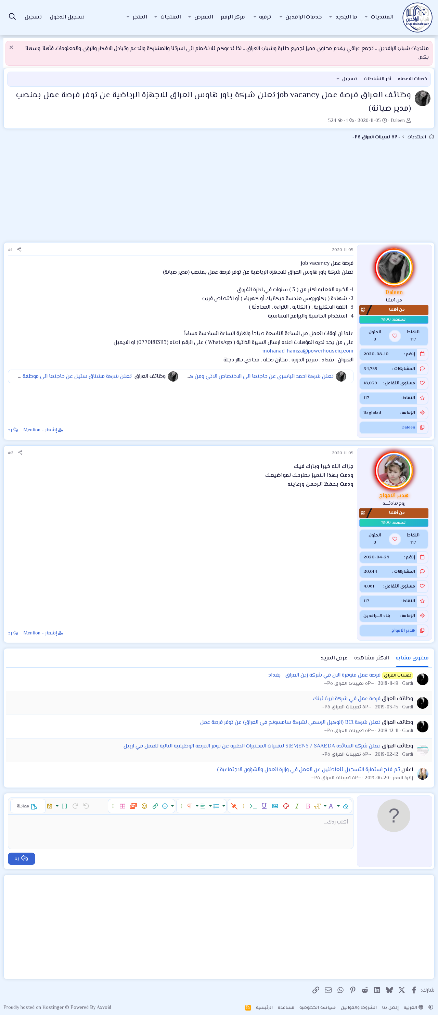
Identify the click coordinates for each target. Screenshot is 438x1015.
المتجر (140, 17)
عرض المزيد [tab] (334, 658)
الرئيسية (264, 1008)
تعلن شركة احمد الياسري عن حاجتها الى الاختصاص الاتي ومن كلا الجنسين (249, 376)
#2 (10, 453)
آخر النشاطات (377, 79)
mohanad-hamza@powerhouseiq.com (307, 351)
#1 (10, 250)
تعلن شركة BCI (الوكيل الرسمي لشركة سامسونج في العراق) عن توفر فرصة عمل (290, 722)
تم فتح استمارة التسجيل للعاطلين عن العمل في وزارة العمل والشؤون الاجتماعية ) (308, 770)
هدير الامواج (403, 630)
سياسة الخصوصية (317, 1008)
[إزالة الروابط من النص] (234, 806)
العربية (411, 1008)
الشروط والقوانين (359, 1008)
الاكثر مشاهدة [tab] (371, 658)
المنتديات (382, 17)
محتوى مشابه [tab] (412, 658)
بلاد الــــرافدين (376, 615)
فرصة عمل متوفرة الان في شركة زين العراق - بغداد (324, 675)
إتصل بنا (390, 1008)
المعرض (203, 17)
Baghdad (372, 412)
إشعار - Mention (40, 430)
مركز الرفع (233, 17)
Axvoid (104, 1008)
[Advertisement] (219, 194)
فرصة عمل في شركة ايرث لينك (347, 699)
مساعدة (286, 1008)
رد (10, 430)
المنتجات (170, 17)
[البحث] (12, 18)
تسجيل (349, 79)
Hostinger (53, 1008)
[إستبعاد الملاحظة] (12, 48)
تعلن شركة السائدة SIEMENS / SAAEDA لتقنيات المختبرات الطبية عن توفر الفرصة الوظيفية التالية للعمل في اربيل (252, 746)
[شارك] (19, 250)
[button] (366, 17)
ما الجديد (346, 17)
